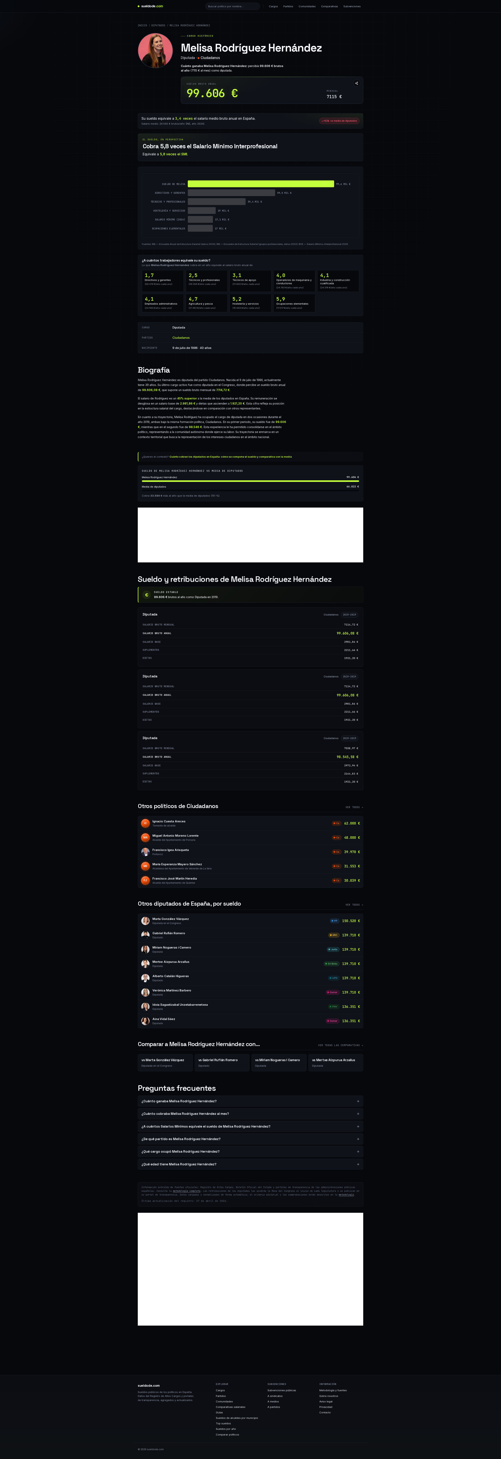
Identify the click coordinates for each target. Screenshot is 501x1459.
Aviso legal (325, 1401)
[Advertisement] (250, 535)
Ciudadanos (210, 58)
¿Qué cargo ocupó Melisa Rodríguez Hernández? (180, 1151)
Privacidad (325, 1406)
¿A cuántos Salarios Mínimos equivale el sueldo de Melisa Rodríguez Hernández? (205, 1126)
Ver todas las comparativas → (340, 1045)
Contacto (325, 1412)
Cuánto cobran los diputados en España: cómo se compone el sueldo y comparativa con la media (230, 456)
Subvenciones (352, 6)
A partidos (274, 1406)
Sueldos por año (226, 1428)
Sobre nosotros (328, 1395)
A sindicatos (275, 1395)
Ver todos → (354, 807)
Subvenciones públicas (282, 1390)
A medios (273, 1401)
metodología (346, 1194)
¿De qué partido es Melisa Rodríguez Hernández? (181, 1139)
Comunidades (307, 6)
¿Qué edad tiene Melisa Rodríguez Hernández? (178, 1164)
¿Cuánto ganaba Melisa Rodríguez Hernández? (179, 1101)
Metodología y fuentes (333, 1390)
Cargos (273, 6)
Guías (219, 1412)
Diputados (158, 25)
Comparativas (329, 6)
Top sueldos (223, 1423)
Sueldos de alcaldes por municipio (237, 1417)
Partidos (288, 6)
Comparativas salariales (230, 1406)
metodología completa (186, 1191)
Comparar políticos (227, 1434)
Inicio (142, 25)
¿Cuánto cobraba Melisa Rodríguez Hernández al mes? (185, 1113)
